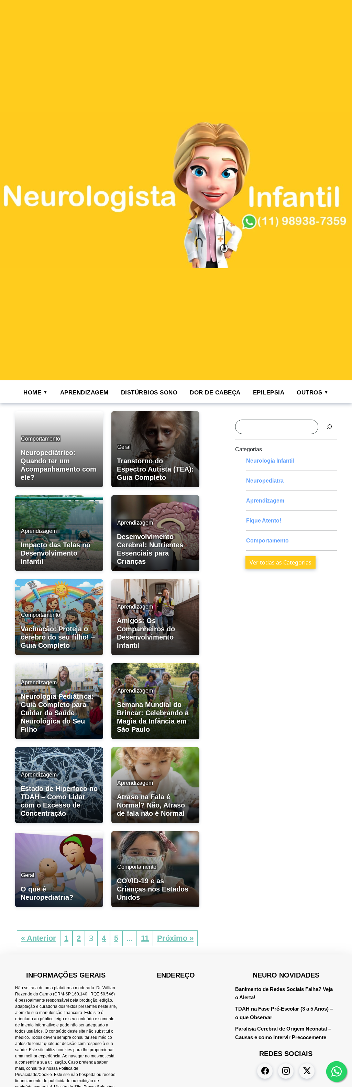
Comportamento (267, 541)
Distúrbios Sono (149, 392)
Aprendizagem (84, 392)
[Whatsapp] (336, 1071)
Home (32, 392)
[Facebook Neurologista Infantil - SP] (265, 1071)
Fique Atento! (263, 521)
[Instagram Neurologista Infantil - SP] (286, 1071)
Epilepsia (269, 392)
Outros (309, 392)
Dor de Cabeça (215, 392)
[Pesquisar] (329, 427)
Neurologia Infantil (270, 461)
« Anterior (38, 938)
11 (145, 938)
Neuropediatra (265, 481)
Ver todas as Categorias (280, 562)
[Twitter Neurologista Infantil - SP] (307, 1071)
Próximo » (175, 938)
